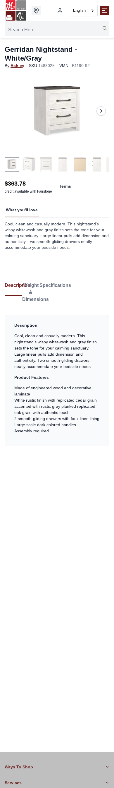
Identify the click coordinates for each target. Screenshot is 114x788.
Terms (65, 186)
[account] (60, 10)
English (79, 10)
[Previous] (13, 111)
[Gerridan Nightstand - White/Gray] (57, 110)
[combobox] (84, 10)
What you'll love (22, 210)
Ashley (17, 65)
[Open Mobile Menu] (104, 10)
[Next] (101, 111)
